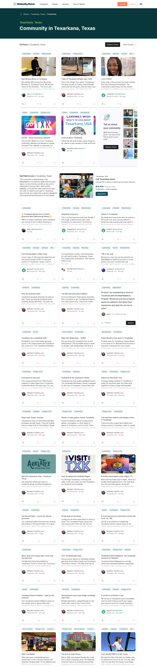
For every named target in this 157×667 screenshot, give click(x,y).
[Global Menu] (140, 4)
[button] (43, 4)
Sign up (122, 4)
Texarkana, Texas (38, 14)
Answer (131, 323)
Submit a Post (112, 45)
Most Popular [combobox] (129, 45)
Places (26, 14)
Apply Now (101, 194)
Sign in (133, 4)
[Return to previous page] (21, 14)
